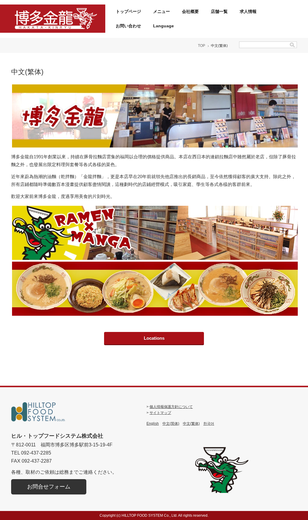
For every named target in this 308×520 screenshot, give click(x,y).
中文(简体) (170, 423)
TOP (201, 46)
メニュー (161, 11)
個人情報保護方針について (171, 407)
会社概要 (190, 11)
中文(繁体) (191, 423)
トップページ (128, 11)
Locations (154, 338)
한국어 (208, 423)
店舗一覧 (219, 11)
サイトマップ (160, 413)
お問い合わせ (128, 25)
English (152, 423)
